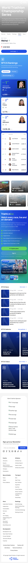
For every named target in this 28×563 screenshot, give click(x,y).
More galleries (21, 329)
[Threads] (15, 451)
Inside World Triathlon (8, 504)
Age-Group (17, 480)
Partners (5, 511)
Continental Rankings (20, 510)
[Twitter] (9, 451)
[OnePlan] (14, 410)
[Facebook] (6, 451)
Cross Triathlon (18, 489)
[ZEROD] (14, 434)
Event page (13, 51)
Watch (19, 34)
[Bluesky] (21, 451)
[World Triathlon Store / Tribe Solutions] (14, 428)
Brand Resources (7, 525)
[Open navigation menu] (2, 2)
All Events (5, 460)
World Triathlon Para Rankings (19, 506)
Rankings (14, 34)
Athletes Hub (18, 460)
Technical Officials (7, 538)
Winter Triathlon (18, 491)
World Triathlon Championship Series (7, 465)
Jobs (4, 513)
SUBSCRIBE (22, 447)
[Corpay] (14, 419)
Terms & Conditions (17, 547)
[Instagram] (4, 451)
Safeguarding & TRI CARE (7, 518)
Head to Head (18, 465)
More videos (22, 361)
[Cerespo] (14, 423)
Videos (4, 480)
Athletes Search (19, 463)
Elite (16, 477)
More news (22, 287)
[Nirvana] (14, 414)
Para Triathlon (18, 482)
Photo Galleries (6, 482)
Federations (5, 506)
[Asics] (14, 406)
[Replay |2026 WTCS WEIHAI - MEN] (14, 277)
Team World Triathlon (7, 534)
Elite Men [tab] (14, 71)
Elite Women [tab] (6, 71)
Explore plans (15, 248)
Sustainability (6, 508)
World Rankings (18, 504)
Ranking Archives (19, 512)
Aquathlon (17, 484)
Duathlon (17, 487)
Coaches (5, 540)
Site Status (7, 547)
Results (9, 34)
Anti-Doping (5, 515)
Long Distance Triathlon (18, 494)
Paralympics (5, 471)
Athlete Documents (19, 467)
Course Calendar (7, 536)
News (24, 34)
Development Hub (7, 531)
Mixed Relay (18, 497)
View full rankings (7, 75)
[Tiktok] (18, 451)
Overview (3, 34)
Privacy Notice (14, 550)
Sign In (14, 253)
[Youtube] (12, 451)
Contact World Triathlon (9, 545)
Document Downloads (5, 522)
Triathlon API (20, 545)
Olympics (5, 469)
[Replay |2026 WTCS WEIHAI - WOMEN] (5, 277)
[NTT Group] (14, 402)
